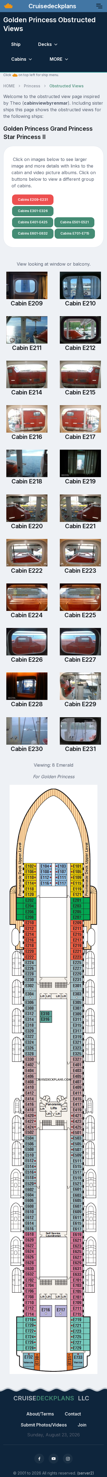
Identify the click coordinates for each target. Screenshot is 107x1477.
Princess (32, 86)
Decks (45, 44)
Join (82, 1425)
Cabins (18, 59)
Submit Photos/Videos (44, 1425)
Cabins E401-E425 (32, 222)
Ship (16, 44)
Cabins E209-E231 (33, 200)
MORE (56, 59)
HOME (9, 86)
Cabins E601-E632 (33, 233)
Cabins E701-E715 (74, 233)
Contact (73, 1414)
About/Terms (40, 1414)
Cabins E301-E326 (33, 211)
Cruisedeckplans (51, 6)
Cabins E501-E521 (74, 222)
